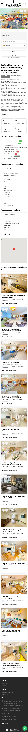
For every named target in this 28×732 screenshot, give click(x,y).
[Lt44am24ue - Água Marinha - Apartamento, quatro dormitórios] (14, 317)
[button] (4, 24)
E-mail (14, 51)
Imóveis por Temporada (7, 692)
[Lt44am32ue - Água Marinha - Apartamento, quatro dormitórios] (14, 350)
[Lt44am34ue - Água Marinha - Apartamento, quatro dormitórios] (14, 384)
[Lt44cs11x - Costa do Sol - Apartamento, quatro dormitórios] (14, 551)
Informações (5, 694)
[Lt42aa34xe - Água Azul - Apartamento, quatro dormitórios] (14, 283)
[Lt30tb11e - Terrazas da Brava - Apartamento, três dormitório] (14, 618)
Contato (4, 685)
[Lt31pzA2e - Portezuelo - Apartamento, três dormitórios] (14, 584)
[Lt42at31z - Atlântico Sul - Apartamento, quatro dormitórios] (14, 484)
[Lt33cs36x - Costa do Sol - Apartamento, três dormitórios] (14, 517)
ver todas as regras (5, 161)
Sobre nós (4, 683)
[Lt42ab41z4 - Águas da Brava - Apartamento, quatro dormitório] (14, 450)
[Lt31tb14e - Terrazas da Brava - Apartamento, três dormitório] (14, 651)
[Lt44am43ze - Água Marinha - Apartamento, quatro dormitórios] (14, 417)
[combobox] (15, 45)
